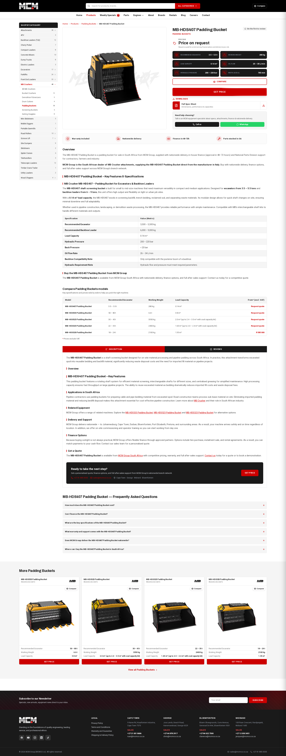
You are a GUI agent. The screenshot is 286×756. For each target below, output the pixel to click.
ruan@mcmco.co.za (135, 736)
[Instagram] (35, 737)
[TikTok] (48, 737)
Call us (198, 124)
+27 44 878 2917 (170, 733)
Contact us (210, 455)
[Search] (89, 6)
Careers (194, 15)
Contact (206, 15)
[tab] (114, 349)
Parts (126, 15)
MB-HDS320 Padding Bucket (78, 332)
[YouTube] (28, 737)
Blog (183, 15)
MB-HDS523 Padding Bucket (78, 319)
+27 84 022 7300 (206, 733)
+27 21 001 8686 (134, 733)
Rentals (173, 15)
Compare (221, 81)
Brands (161, 15)
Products (91, 15)
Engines (137, 15)
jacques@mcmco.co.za (246, 736)
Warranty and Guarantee (101, 731)
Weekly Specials (109, 15)
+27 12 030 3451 (243, 733)
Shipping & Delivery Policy (102, 735)
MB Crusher (199, 400)
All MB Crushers (28, 89)
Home (79, 15)
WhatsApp (244, 124)
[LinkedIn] (41, 737)
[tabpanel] (165, 419)
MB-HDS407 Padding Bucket (78, 306)
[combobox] (130, 6)
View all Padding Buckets (141, 669)
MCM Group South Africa (130, 455)
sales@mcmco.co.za (102, 478)
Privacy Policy (97, 723)
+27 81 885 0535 (81, 478)
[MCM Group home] (51, 6)
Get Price (250, 473)
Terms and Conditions (100, 727)
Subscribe (257, 700)
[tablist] (165, 349)
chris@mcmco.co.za (172, 736)
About (151, 15)
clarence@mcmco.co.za (209, 736)
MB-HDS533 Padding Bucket (78, 313)
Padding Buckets (88, 24)
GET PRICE (220, 92)
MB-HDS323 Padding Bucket (78, 326)
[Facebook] (21, 737)
